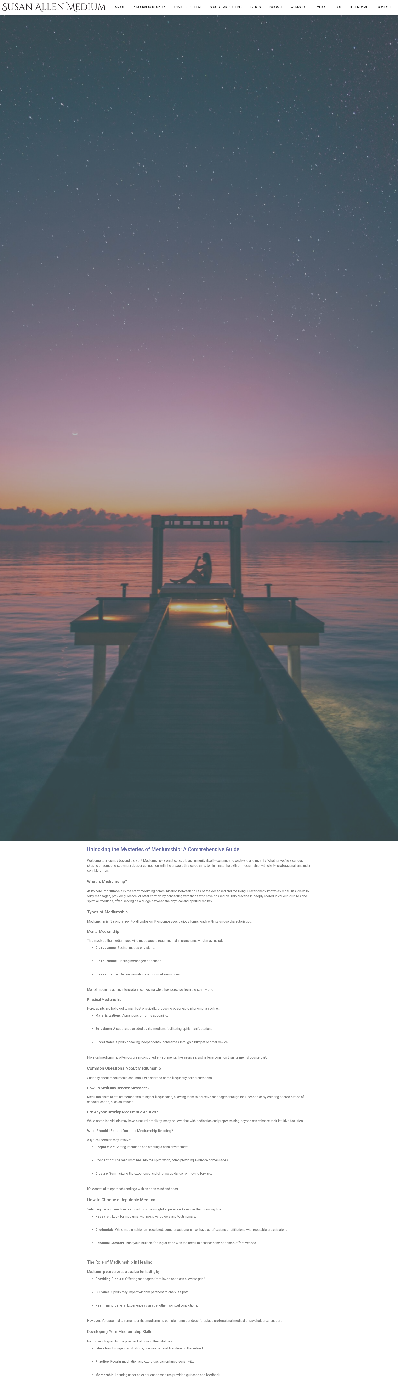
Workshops (299, 7)
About (120, 7)
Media (321, 7)
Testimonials (359, 7)
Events (255, 7)
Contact (384, 7)
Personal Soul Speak (149, 7)
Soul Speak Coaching (226, 7)
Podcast (276, 7)
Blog (337, 7)
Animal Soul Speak (188, 7)
